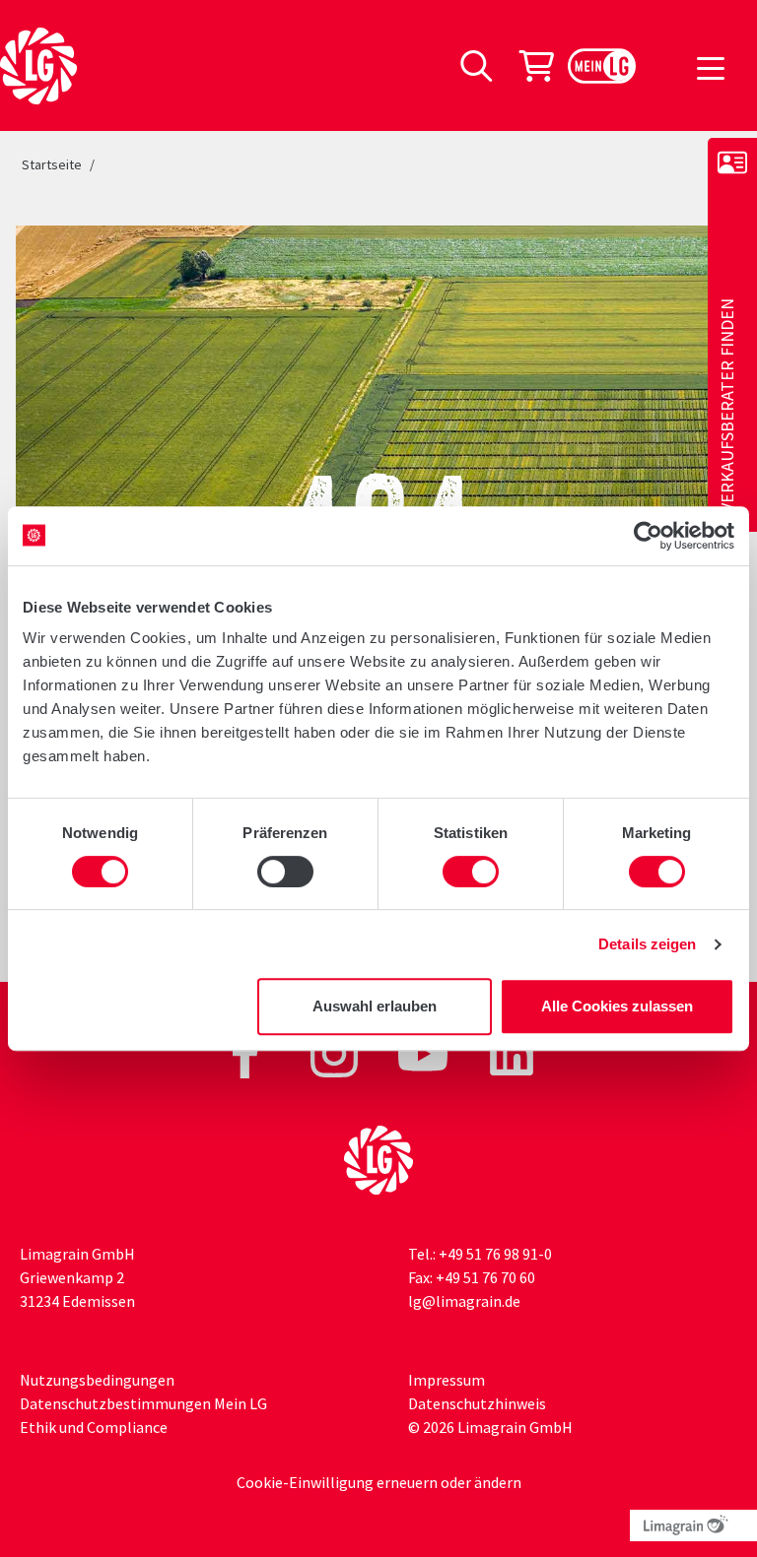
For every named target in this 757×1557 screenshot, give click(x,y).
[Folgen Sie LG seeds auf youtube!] (424, 1052)
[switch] (285, 871)
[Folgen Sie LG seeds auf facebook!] (247, 1052)
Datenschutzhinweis (477, 1403)
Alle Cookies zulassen (617, 1006)
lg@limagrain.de (464, 1301)
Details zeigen (647, 944)
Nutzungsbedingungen (97, 1380)
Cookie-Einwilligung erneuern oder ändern (379, 1482)
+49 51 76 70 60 (485, 1277)
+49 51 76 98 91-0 (495, 1254)
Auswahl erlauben (374, 1006)
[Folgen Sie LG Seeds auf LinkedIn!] (511, 1052)
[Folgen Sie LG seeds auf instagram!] (336, 1052)
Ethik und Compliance (94, 1427)
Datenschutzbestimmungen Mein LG (143, 1403)
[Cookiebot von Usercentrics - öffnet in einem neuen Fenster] (648, 536)
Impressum (446, 1380)
